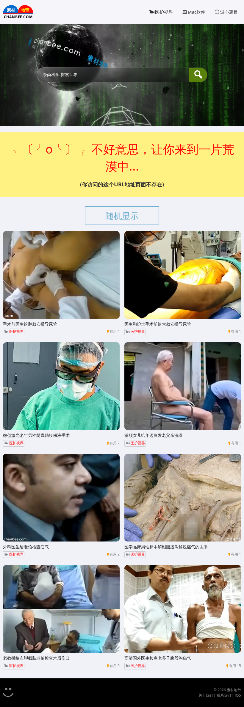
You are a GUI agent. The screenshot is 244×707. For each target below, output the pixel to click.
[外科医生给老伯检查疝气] (61, 498)
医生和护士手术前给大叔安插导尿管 (157, 324)
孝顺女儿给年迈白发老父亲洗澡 (153, 435)
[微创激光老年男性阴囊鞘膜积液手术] (61, 386)
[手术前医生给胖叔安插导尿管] (61, 275)
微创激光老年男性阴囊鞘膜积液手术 (36, 435)
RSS (238, 695)
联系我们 (224, 695)
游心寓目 (229, 12)
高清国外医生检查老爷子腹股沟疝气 (157, 658)
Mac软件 (196, 12)
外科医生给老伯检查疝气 (26, 547)
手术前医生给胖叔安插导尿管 (30, 324)
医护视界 (164, 12)
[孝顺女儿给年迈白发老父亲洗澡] (182, 386)
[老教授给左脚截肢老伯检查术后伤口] (61, 609)
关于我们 (205, 695)
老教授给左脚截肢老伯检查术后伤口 (36, 658)
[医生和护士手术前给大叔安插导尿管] (182, 275)
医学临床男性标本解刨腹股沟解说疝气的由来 (166, 547)
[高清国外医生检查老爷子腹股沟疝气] (182, 609)
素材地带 (234, 689)
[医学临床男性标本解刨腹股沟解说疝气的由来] (182, 498)
